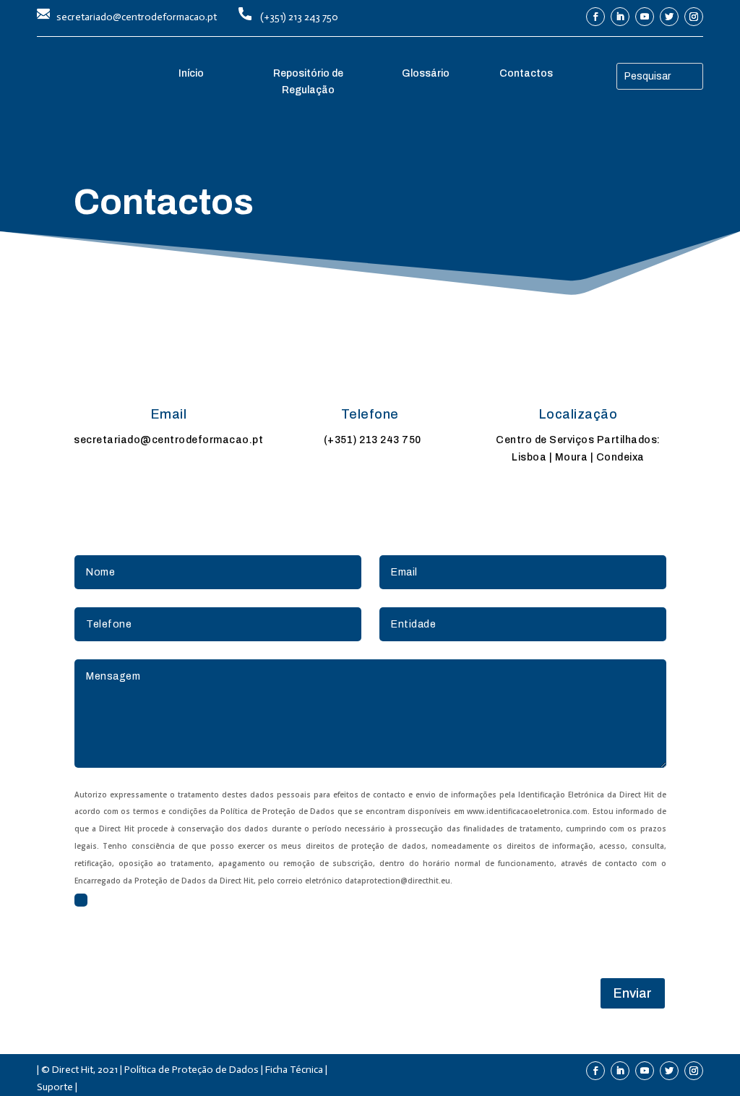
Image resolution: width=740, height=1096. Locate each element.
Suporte (55, 1087)
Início (191, 73)
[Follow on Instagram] (693, 16)
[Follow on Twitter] (669, 16)
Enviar (633, 993)
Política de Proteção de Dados (191, 1069)
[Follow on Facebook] (595, 16)
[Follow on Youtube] (644, 16)
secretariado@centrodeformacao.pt (136, 17)
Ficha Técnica (294, 1069)
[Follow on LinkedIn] (620, 16)
